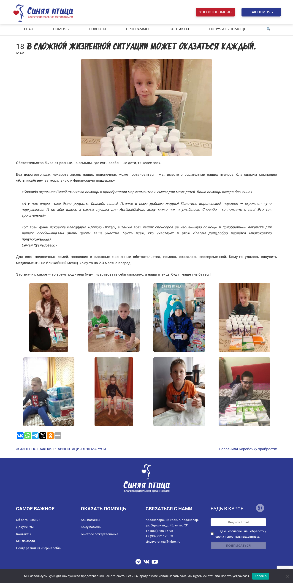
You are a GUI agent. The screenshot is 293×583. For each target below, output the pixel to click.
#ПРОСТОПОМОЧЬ (215, 12)
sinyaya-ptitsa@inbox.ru (163, 541)
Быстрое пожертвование (99, 534)
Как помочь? (90, 520)
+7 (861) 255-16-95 (159, 531)
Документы (25, 527)
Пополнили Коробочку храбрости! (248, 449)
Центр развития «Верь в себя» (38, 548)
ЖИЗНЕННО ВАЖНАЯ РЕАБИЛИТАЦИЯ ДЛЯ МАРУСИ (61, 449)
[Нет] (287, 576)
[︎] (268, 29)
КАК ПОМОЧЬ (261, 12)
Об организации (28, 520)
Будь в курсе (227, 509)
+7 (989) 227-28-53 (159, 536)
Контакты (23, 534)
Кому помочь (91, 527)
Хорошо (261, 576)
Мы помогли (25, 541)
